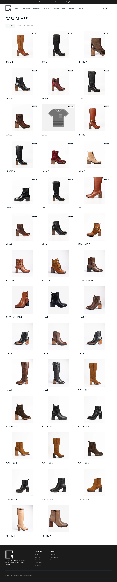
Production (38, 562)
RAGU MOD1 (47, 280)
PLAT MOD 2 (11, 426)
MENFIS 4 (10, 171)
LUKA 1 (45, 135)
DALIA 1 (9, 207)
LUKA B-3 (46, 353)
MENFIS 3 (82, 62)
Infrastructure (54, 557)
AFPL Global (13, 575)
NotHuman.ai (28, 575)
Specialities (38, 565)
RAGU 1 (45, 62)
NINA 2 (8, 244)
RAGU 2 (9, 62)
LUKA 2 (8, 135)
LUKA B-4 (10, 390)
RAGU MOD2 (11, 280)
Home (37, 554)
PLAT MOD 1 (83, 426)
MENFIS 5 (82, 135)
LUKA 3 (81, 98)
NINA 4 (45, 207)
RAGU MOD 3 (84, 244)
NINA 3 (81, 207)
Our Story (53, 554)
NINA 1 (45, 244)
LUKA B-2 (9, 353)
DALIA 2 (81, 171)
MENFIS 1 (46, 98)
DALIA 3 (45, 171)
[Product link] (22, 47)
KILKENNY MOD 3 (86, 280)
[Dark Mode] (105, 8)
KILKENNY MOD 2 (13, 317)
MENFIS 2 (10, 98)
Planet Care (38, 560)
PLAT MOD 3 (83, 390)
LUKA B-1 (46, 317)
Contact (52, 560)
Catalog (37, 557)
